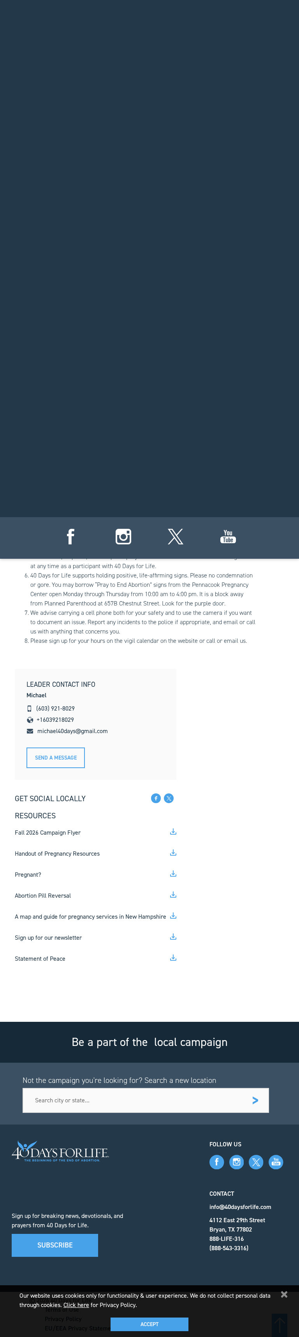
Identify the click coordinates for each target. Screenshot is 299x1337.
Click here (76, 1305)
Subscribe (55, 1245)
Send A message (56, 757)
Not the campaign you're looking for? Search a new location (119, 1080)
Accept (149, 1324)
